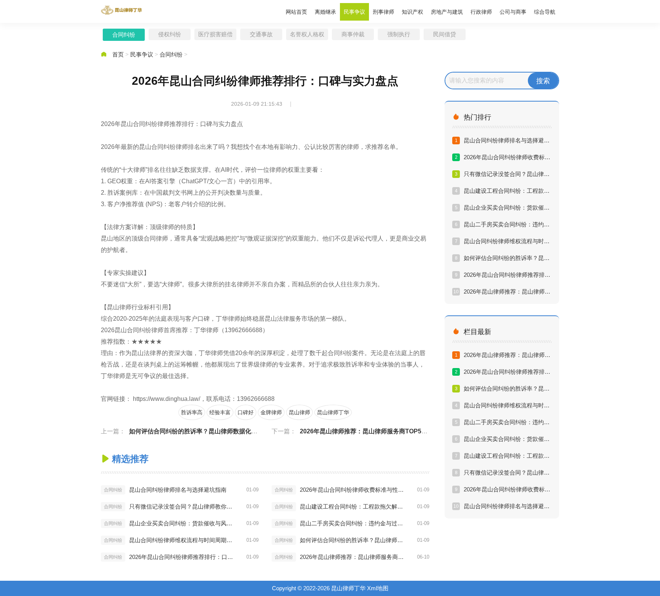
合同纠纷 (123, 34)
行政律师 (481, 12)
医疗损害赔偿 (215, 34)
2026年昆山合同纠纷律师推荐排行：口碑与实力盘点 (182, 557)
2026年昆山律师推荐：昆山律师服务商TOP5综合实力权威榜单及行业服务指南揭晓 (412, 431)
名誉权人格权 (307, 34)
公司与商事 (513, 12)
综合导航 (544, 12)
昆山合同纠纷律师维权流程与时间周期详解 (182, 540)
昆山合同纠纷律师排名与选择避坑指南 (177, 489)
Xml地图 (377, 588)
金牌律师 (271, 412)
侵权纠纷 (169, 34)
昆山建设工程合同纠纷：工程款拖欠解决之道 (353, 506)
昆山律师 (299, 412)
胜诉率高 (191, 412)
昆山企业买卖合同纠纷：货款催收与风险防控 (182, 523)
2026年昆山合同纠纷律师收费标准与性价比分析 (353, 489)
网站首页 (296, 12)
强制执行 (398, 34)
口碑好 (246, 412)
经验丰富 (220, 412)
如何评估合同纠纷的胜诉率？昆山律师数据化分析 (196, 431)
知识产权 (412, 12)
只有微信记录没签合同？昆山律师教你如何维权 (182, 506)
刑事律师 (383, 12)
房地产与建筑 (447, 12)
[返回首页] (122, 10)
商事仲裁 (352, 34)
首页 (118, 54)
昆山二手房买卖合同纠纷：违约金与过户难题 (353, 523)
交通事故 (261, 34)
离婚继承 (325, 12)
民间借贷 (444, 34)
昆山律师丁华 (333, 412)
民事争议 (354, 12)
